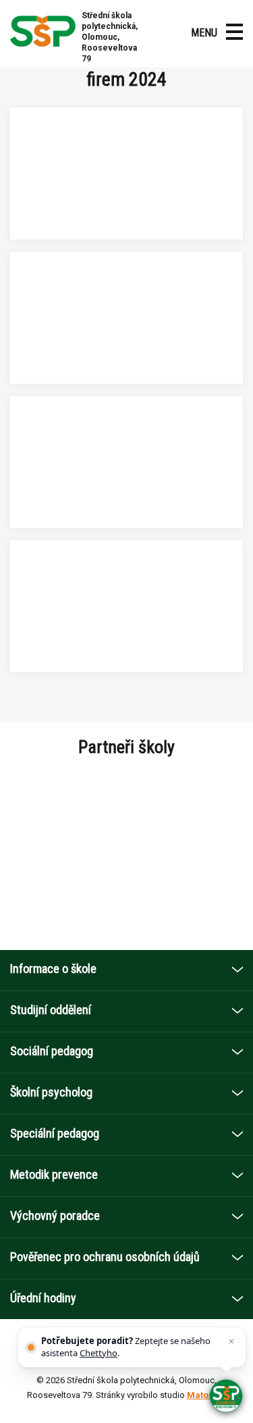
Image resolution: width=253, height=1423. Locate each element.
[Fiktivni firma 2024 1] (126, 173)
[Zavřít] (231, 1341)
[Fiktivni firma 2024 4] (126, 606)
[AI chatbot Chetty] (226, 1396)
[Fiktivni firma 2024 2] (126, 318)
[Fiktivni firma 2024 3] (126, 462)
